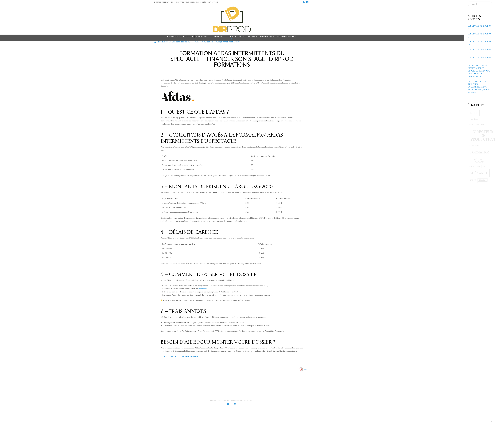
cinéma (474, 119)
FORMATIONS (172, 36)
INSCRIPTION (235, 36)
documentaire (474, 145)
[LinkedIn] (307, 2)
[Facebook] (304, 2)
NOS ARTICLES (266, 36)
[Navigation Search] (232, 39)
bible (473, 113)
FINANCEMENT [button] (202, 36)
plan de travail (474, 166)
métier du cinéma (480, 160)
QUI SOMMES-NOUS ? (285, 36)
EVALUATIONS (249, 36)
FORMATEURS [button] (219, 36)
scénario (478, 173)
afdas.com (202, 288)
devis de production (476, 124)
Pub (484, 166)
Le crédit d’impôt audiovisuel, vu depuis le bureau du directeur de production (479, 70)
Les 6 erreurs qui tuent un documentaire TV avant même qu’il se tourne (479, 86)
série (473, 180)
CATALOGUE (188, 36)
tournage (482, 180)
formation (480, 152)
